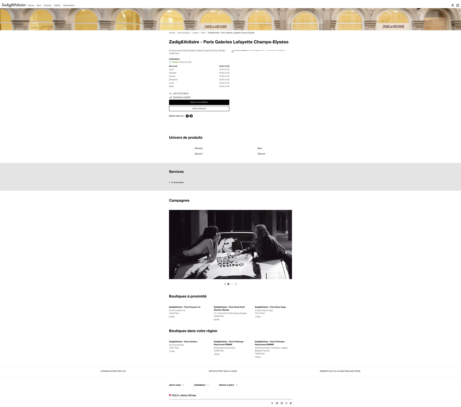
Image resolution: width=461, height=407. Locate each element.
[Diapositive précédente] (225, 284)
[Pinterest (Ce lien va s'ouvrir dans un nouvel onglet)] (282, 403)
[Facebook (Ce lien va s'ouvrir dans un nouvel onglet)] (272, 403)
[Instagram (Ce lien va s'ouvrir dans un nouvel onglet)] (277, 403)
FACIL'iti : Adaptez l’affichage (184, 395)
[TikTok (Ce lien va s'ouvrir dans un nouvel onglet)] (291, 403)
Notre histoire (68, 5)
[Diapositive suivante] (236, 284)
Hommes (47, 5)
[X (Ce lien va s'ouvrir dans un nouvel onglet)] (286, 403)
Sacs (39, 5)
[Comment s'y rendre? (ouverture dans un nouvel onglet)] (262, 50)
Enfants (57, 5)
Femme (31, 5)
